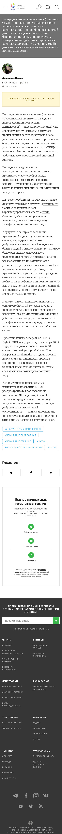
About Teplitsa (9, 778)
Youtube (21, 806)
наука (42, 441)
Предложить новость (43, 756)
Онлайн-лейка (40, 734)
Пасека (36, 739)
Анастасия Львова (12, 77)
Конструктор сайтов (12, 687)
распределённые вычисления (24, 447)
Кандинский (39, 728)
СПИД (53, 447)
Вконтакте (46, 796)
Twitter (31, 806)
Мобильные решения (18, 441)
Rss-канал (41, 806)
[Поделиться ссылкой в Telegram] (51, 472)
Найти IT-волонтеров (12, 698)
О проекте (7, 756)
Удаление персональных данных (40, 764)
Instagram (36, 796)
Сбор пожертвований (12, 692)
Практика (7, 645)
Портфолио (7, 773)
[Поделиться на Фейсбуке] (31, 472)
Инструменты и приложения (23, 429)
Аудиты (37, 723)
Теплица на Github (11, 728)
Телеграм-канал (16, 796)
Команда (6, 762)
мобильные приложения (21, 435)
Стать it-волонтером (12, 723)
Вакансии (7, 767)
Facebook (26, 796)
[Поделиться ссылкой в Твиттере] (11, 472)
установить (50, 204)
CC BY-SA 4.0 (49, 832)
